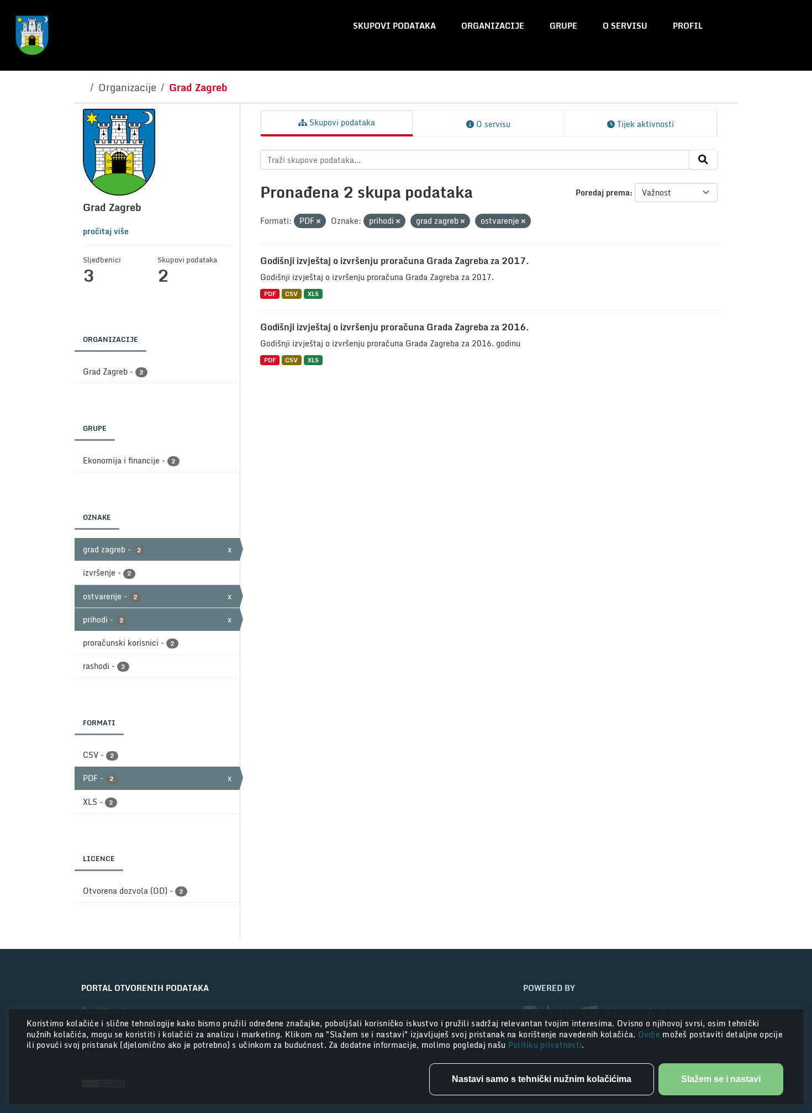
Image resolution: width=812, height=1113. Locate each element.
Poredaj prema (603, 192)
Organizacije (492, 25)
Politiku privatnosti (545, 1044)
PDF (270, 293)
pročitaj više (106, 231)
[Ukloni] (318, 221)
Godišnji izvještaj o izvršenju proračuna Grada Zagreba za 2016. (394, 327)
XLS (313, 293)
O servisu (625, 25)
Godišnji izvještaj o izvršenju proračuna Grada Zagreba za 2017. (394, 261)
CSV (291, 293)
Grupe (563, 25)
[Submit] (703, 160)
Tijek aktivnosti (644, 124)
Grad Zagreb (198, 87)
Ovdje (650, 1034)
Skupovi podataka (394, 25)
